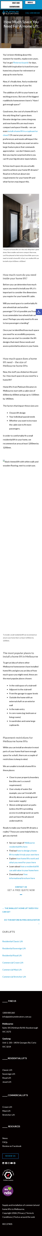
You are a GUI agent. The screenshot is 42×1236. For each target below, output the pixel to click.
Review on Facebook (11, 1146)
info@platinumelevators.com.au (16, 1016)
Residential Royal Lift (12, 955)
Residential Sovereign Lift (14, 948)
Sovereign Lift (8, 1074)
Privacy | (22, 1213)
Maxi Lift (6, 1111)
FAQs (4, 1142)
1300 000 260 (8, 1012)
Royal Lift (6, 1078)
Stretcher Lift (8, 1114)
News (5, 1138)
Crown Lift (7, 1107)
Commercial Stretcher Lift (14, 976)
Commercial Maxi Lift (12, 969)
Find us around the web (24, 1217)
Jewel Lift (6, 1082)
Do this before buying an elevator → (22, 921)
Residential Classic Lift (12, 941)
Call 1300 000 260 (32, 13)
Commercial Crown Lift (12, 962)
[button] (39, 312)
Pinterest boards (20, 62)
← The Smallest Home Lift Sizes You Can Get (20, 910)
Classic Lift (7, 1070)
